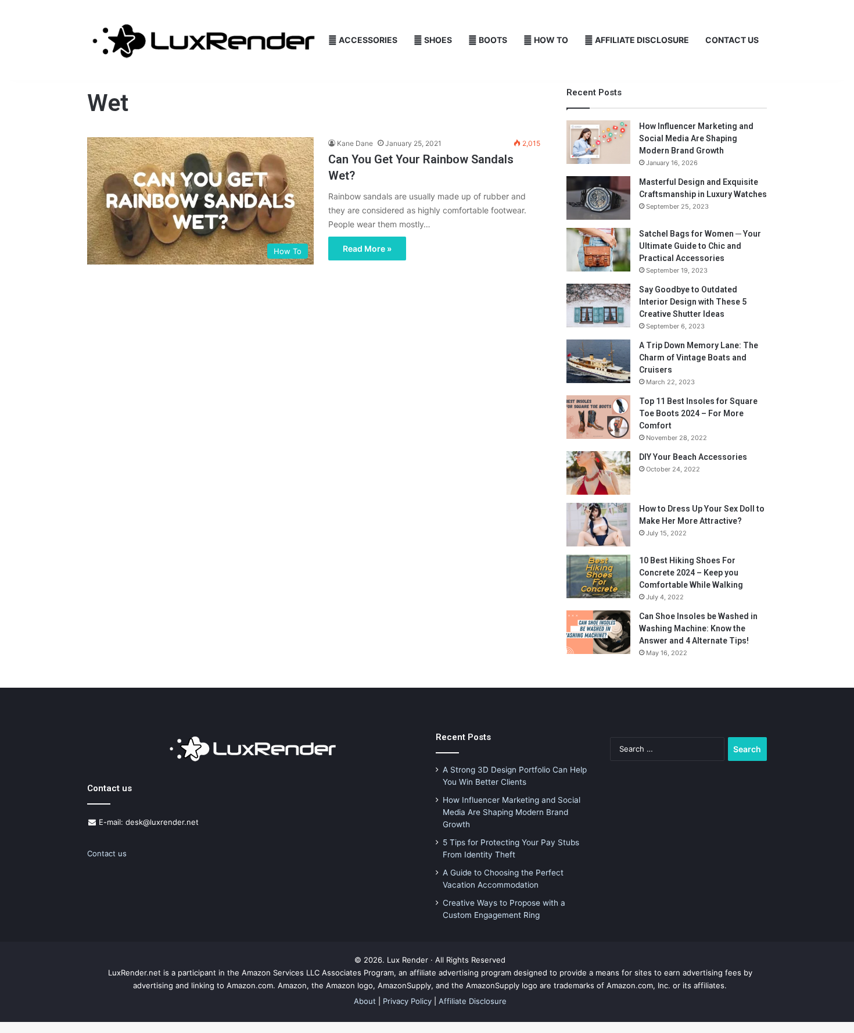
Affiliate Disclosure (641, 40)
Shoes (437, 40)
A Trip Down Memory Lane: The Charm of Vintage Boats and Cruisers (698, 357)
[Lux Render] (203, 40)
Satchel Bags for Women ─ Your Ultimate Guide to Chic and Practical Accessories (700, 246)
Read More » (367, 248)
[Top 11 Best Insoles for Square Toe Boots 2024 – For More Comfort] (598, 417)
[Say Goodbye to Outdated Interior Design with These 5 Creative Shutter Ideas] (598, 305)
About (365, 1001)
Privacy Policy (407, 1001)
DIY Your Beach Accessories (693, 457)
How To (550, 40)
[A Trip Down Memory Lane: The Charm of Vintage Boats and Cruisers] (598, 361)
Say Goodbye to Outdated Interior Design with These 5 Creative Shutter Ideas (693, 302)
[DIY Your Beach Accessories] (598, 473)
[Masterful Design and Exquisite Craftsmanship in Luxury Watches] (598, 198)
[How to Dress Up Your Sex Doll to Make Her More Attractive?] (598, 524)
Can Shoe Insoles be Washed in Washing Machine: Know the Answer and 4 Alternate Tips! (698, 628)
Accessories (367, 40)
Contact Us (732, 40)
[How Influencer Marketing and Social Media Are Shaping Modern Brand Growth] (598, 142)
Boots (492, 40)
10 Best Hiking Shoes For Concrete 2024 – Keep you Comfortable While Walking (691, 572)
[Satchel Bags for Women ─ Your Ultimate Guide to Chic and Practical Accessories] (598, 249)
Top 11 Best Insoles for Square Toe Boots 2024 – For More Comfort (698, 413)
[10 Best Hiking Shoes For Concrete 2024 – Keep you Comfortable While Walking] (598, 576)
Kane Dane (355, 143)
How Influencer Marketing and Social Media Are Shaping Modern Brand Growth (696, 138)
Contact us (107, 853)
